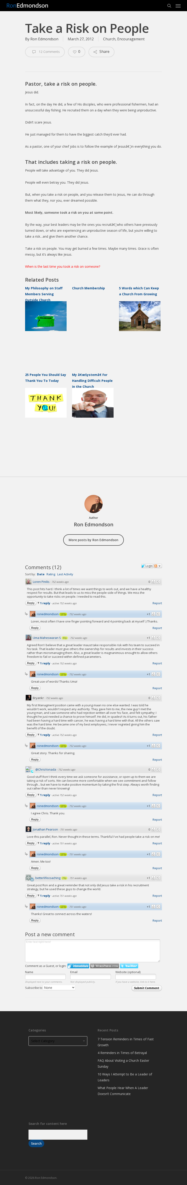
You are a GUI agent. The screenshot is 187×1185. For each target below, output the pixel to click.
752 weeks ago (60, 582)
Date (40, 574)
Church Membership (88, 288)
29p (64, 878)
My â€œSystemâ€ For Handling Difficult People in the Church (92, 381)
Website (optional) (127, 972)
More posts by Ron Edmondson (93, 540)
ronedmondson (48, 614)
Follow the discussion (158, 566)
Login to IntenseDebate (78, 966)
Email (74, 972)
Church (109, 38)
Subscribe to (34, 988)
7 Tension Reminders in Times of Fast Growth (126, 1042)
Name (29, 972)
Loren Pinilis (41, 582)
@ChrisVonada (45, 769)
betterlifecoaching (47, 878)
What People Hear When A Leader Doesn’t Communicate (123, 1091)
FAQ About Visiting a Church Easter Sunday (123, 1063)
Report (157, 603)
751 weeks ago (68, 829)
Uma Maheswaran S (47, 638)
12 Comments (49, 51)
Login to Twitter (129, 966)
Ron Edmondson (44, 38)
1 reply (45, 603)
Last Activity (65, 574)
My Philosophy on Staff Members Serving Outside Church (43, 294)
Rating (51, 574)
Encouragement (131, 38)
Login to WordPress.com (104, 966)
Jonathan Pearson (45, 829)
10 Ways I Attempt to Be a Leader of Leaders (125, 1077)
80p (65, 638)
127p (63, 614)
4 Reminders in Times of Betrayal (122, 1053)
